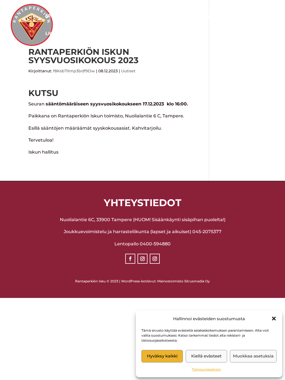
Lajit (80, 16)
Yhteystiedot (225, 16)
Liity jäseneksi (64, 34)
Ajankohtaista (119, 16)
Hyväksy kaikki (162, 356)
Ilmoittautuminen (176, 16)
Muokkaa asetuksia (253, 356)
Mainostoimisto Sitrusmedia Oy (183, 281)
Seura (53, 16)
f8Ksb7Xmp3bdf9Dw (74, 70)
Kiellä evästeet (206, 356)
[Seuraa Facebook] (130, 259)
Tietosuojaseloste (206, 369)
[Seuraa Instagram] (142, 259)
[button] (274, 318)
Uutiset (128, 70)
